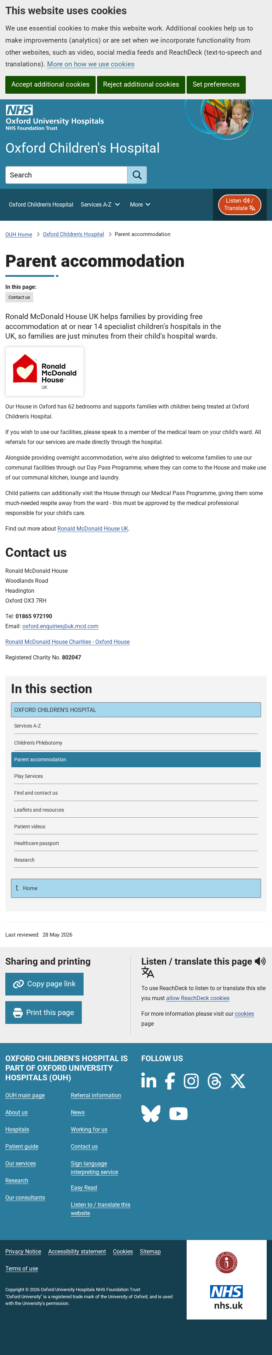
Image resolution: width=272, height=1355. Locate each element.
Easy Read (84, 1187)
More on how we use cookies (91, 64)
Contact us (19, 297)
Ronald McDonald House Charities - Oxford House (67, 641)
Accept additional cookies (50, 84)
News (78, 1112)
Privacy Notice (23, 1251)
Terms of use (21, 1268)
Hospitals (17, 1129)
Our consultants (25, 1197)
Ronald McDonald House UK (92, 528)
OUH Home (18, 234)
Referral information (96, 1095)
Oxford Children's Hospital (73, 234)
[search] (137, 175)
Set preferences (216, 84)
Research (16, 1180)
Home (30, 888)
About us (16, 1112)
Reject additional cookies (141, 84)
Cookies (123, 1251)
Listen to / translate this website (100, 1209)
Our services (20, 1163)
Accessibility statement (77, 1251)
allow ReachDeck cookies (198, 998)
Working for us (89, 1129)
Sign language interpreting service (94, 1167)
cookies (244, 1013)
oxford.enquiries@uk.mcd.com (60, 626)
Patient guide (21, 1146)
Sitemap (150, 1251)
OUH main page (25, 1095)
